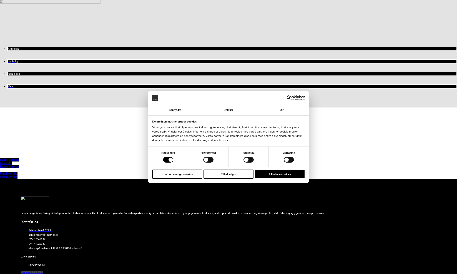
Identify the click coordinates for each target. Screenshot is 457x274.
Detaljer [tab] (228, 109)
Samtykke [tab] (175, 109)
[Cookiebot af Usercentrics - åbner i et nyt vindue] (289, 98)
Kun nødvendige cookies (177, 174)
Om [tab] (282, 109)
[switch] (208, 160)
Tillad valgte (228, 174)
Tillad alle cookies (280, 174)
